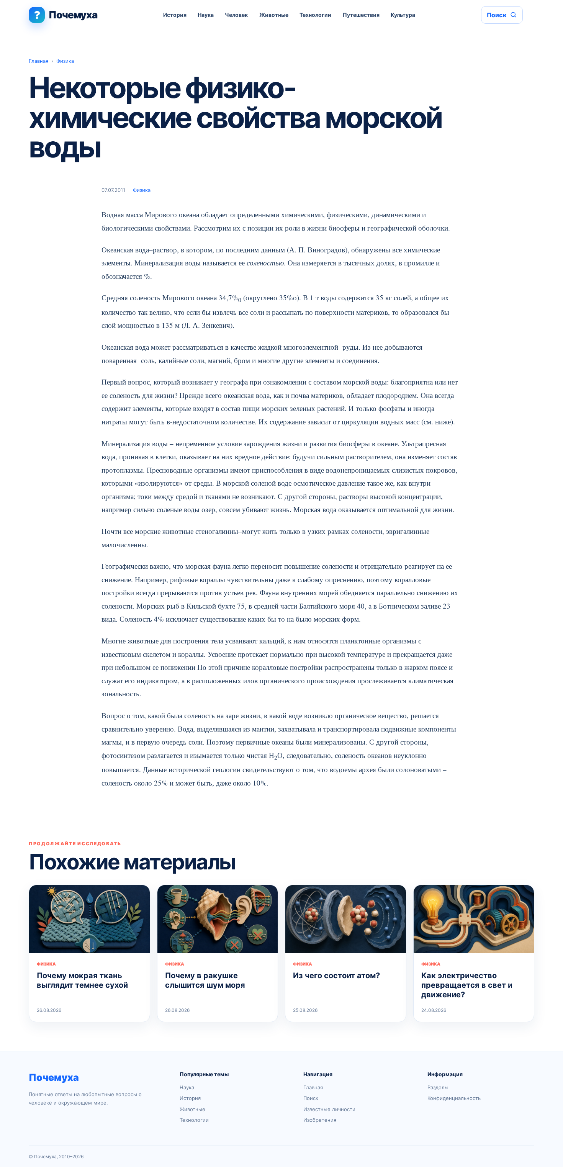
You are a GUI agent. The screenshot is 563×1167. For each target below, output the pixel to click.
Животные (273, 14)
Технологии (315, 14)
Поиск (310, 1098)
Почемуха (54, 1077)
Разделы (437, 1087)
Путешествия (361, 14)
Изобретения (319, 1120)
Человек (236, 14)
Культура (403, 14)
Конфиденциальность (454, 1098)
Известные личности (329, 1109)
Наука (206, 14)
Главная (38, 61)
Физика (65, 61)
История (175, 14)
